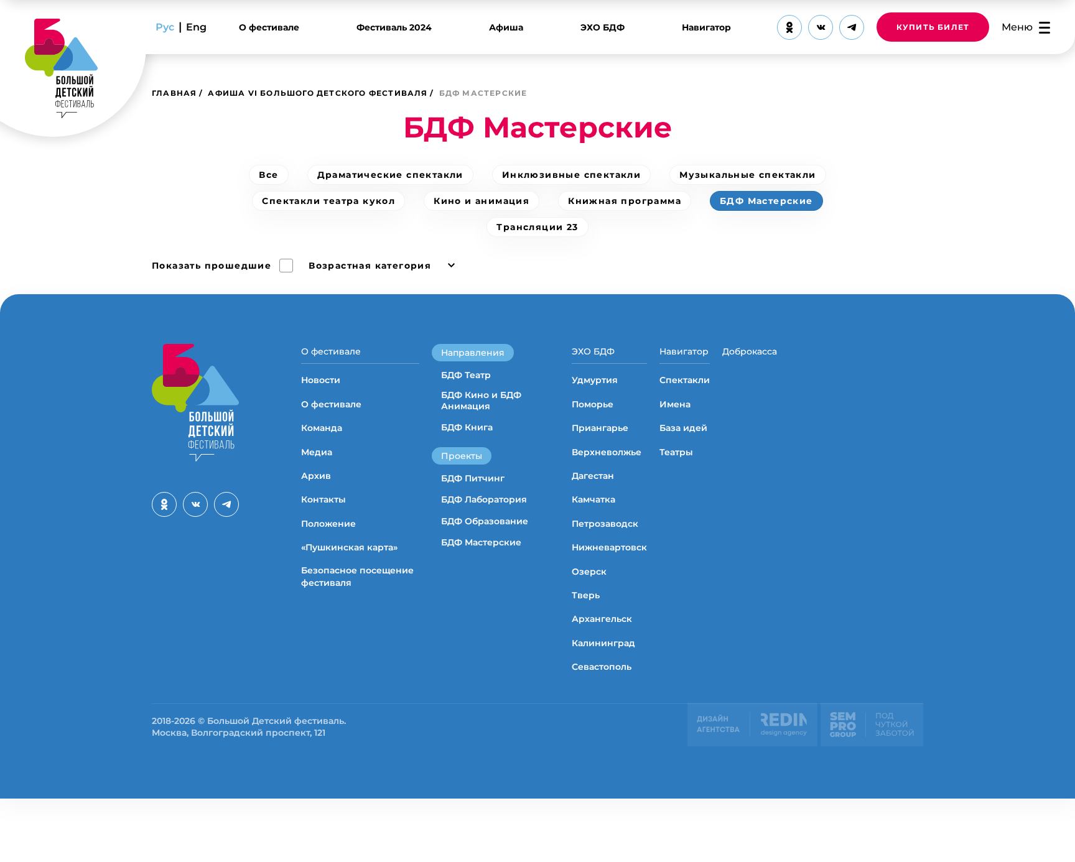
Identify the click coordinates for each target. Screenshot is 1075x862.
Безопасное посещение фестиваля (357, 576)
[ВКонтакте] (820, 27)
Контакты (323, 499)
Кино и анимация (481, 200)
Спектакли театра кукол (328, 200)
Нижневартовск (609, 547)
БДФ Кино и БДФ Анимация (481, 400)
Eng (196, 27)
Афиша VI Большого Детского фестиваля (317, 93)
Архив (316, 475)
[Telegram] (851, 27)
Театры (676, 452)
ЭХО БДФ (602, 27)
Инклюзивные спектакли (571, 174)
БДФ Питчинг (473, 478)
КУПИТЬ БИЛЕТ (932, 27)
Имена (675, 404)
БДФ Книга (467, 427)
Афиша (506, 27)
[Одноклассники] (789, 27)
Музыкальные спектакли (747, 174)
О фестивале (269, 27)
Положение (328, 523)
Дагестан (593, 475)
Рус (165, 27)
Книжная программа (624, 200)
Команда (321, 427)
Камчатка (593, 499)
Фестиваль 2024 (394, 27)
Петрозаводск (605, 523)
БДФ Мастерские (766, 200)
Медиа (316, 452)
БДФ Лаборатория (484, 499)
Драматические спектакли (390, 174)
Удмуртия (595, 380)
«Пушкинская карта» (349, 547)
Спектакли (684, 380)
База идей (683, 427)
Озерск (589, 571)
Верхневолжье (606, 452)
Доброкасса (749, 351)
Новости (320, 380)
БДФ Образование (484, 521)
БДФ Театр (466, 375)
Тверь (586, 595)
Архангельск (602, 618)
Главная (174, 93)
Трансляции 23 (537, 227)
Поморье (592, 404)
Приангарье (600, 427)
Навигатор (706, 27)
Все (268, 174)
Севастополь (601, 666)
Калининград (603, 643)
